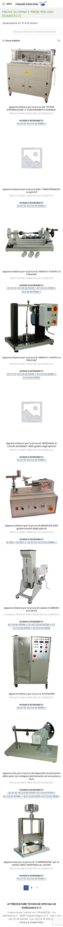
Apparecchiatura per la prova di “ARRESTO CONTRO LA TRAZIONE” (31, 359)
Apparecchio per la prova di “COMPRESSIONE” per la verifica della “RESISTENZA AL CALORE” (31, 863)
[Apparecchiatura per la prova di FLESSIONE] (31, 662)
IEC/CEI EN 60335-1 (46, 288)
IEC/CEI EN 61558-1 (51, 796)
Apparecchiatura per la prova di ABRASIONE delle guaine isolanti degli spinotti (31, 527)
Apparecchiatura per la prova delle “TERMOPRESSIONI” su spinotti (31, 191)
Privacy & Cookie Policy (31, 922)
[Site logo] (31, 3)
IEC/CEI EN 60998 (41, 628)
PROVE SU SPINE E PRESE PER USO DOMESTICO (31, 113)
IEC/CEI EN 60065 (26, 792)
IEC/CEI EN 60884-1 (36, 123)
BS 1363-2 (21, 542)
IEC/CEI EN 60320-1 (26, 288)
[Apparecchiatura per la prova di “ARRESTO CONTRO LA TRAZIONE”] (31, 325)
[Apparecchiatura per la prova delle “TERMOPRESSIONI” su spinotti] (31, 157)
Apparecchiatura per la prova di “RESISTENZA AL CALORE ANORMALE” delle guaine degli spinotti (31, 445)
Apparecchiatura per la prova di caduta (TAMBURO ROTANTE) (31, 609)
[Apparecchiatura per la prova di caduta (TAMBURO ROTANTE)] (31, 576)
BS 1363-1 (10, 542)
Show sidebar (12, 40)
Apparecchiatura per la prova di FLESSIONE (31, 693)
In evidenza (9, 614)
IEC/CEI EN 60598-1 (22, 628)
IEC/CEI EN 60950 (31, 377)
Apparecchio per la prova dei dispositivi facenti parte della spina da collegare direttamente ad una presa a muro (31, 776)
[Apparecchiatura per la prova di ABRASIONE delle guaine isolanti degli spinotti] (31, 494)
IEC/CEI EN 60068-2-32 (43, 624)
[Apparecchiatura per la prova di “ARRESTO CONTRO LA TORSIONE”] (31, 239)
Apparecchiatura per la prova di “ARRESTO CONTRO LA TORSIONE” (31, 273)
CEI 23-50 (21, 123)
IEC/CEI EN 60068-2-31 (19, 624)
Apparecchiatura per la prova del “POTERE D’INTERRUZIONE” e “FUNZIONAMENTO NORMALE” (31, 108)
